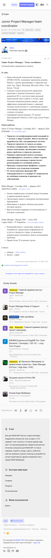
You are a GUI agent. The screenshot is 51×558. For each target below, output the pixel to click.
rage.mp (36, 543)
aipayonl (12, 370)
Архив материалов (22, 380)
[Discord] (8, 551)
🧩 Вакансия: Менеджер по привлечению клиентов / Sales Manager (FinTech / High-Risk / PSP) (27, 364)
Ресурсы (8, 486)
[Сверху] (4, 533)
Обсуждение (25, 396)
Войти (7, 506)
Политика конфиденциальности (17, 529)
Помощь (35, 529)
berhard (12, 319)
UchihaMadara (17, 355)
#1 (48, 59)
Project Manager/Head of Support (24, 306)
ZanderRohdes (15, 349)
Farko (11, 380)
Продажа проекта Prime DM (22, 377)
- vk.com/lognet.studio (35, 222)
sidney (14, 401)
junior (38, 30)
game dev (29, 30)
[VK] (4, 551)
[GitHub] (13, 551)
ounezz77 (15, 386)
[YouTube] (17, 551)
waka (5, 30)
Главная (43, 529)
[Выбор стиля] (37, 5)
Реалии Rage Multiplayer (20, 393)
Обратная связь (10, 525)
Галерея (8, 481)
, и (16, 265)
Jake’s (11, 295)
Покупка (25, 349)
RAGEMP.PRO (18, 540)
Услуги (17, 309)
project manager (8, 33)
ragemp (21, 33)
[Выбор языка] (42, 5)
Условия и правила (26, 525)
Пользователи (11, 491)
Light (5, 521)
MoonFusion (14, 396)
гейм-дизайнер (27, 317)
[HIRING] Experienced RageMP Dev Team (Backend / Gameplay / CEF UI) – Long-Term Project (27, 343)
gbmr (11, 309)
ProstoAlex (16, 301)
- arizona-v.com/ (23, 189)
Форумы (8, 475)
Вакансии (19, 295)
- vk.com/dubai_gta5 (18, 131)
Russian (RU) (18, 521)
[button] (4, 5)
